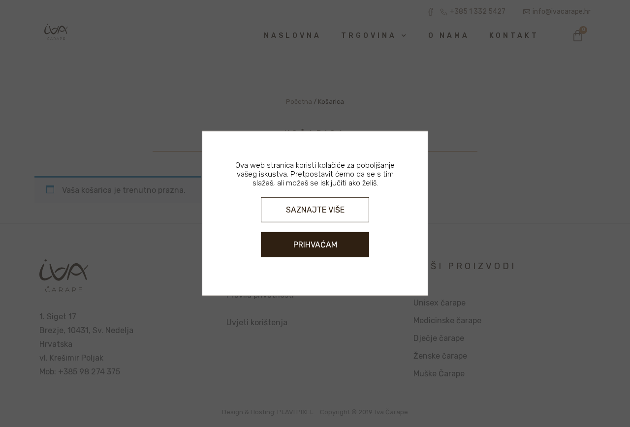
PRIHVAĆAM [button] (315, 244)
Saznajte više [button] (315, 209)
